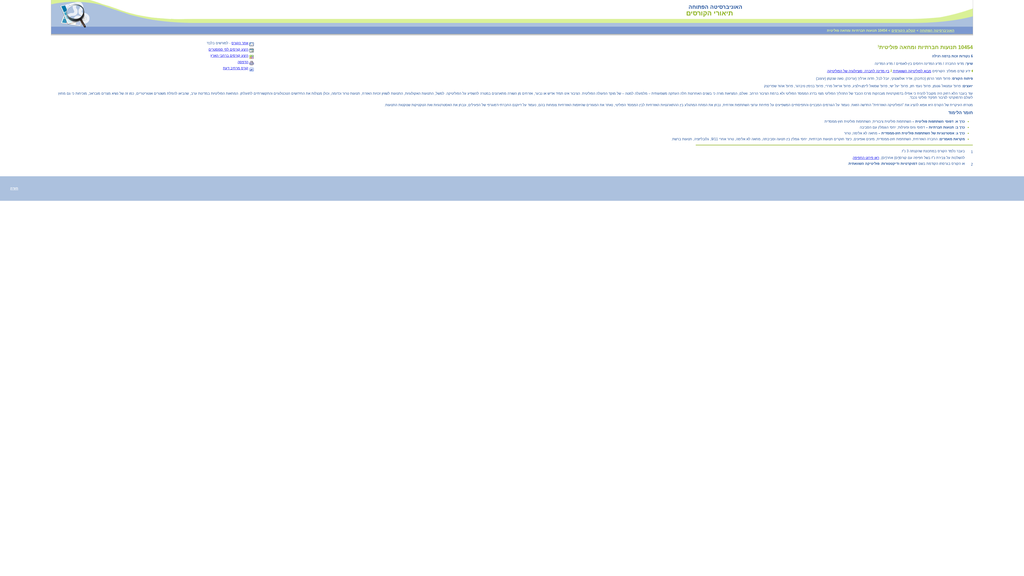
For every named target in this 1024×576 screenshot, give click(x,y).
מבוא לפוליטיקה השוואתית (912, 71)
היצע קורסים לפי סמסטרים (228, 49)
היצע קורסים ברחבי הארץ (229, 56)
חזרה (14, 188)
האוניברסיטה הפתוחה (937, 31)
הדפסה (243, 62)
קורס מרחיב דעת (235, 68)
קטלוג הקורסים (903, 31)
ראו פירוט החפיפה (866, 158)
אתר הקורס (239, 43)
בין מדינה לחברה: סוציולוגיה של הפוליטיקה (858, 71)
